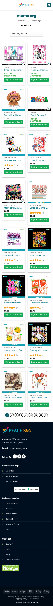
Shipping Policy (12, 524)
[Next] (46, 415)
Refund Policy (12, 519)
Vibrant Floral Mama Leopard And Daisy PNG (13, 302)
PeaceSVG (34, 602)
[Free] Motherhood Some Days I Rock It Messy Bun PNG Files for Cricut (39, 70)
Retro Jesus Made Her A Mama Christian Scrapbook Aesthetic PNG (13, 397)
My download (12, 476)
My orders (10, 471)
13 (36, 415)
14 (41, 415)
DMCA (8, 529)
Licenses (9, 508)
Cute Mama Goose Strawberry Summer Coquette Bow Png (39, 397)
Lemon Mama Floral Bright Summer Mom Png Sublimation (13, 350)
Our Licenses (34, 599)
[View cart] (49, 5)
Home (14, 21)
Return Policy (11, 513)
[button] (3, 5)
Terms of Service (13, 559)
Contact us (11, 544)
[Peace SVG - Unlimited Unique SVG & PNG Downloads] (26, 5)
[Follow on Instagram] (19, 456)
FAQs (8, 549)
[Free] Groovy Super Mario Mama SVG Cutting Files (39, 115)
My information (12, 481)
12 (31, 415)
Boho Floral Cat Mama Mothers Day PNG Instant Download (39, 255)
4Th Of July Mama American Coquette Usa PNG (39, 160)
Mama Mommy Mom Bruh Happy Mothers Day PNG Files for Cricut (13, 207)
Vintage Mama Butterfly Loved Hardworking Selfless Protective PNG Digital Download (39, 207)
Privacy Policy (12, 503)
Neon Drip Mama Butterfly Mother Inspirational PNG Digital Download (13, 255)
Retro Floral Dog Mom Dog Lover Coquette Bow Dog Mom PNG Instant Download (13, 115)
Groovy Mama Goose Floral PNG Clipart (39, 350)
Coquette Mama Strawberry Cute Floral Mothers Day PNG (39, 302)
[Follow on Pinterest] (24, 456)
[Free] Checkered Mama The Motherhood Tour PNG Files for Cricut (13, 70)
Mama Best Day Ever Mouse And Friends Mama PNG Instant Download (13, 160)
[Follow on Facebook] (15, 456)
